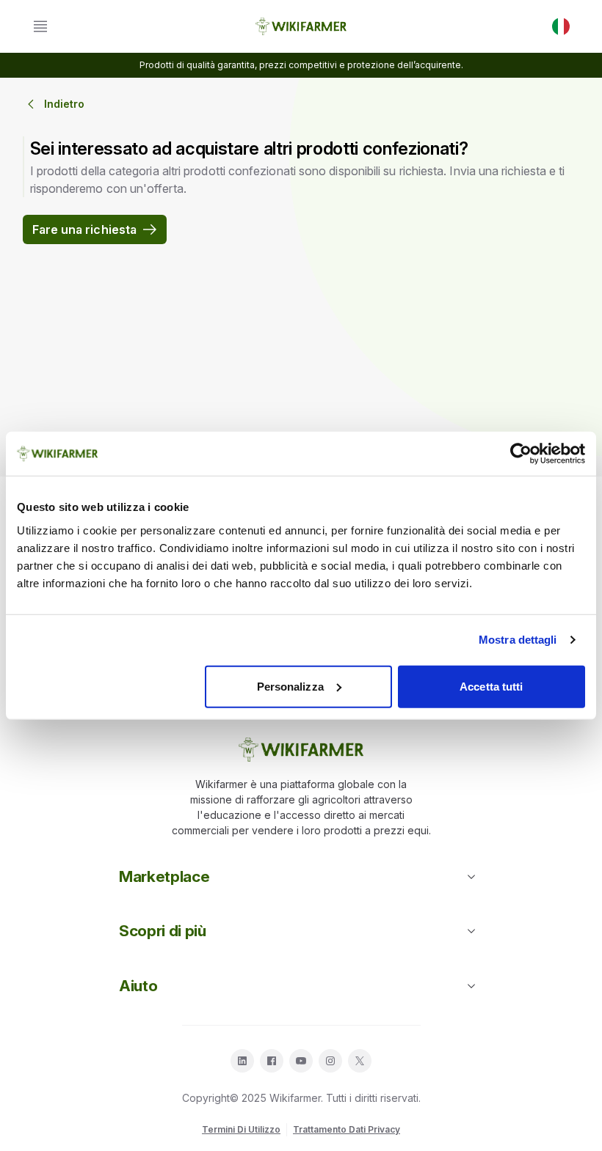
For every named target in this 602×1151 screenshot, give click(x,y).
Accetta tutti (491, 686)
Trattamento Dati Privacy (346, 1129)
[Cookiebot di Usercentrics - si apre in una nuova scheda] (521, 454)
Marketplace (164, 876)
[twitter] (359, 1061)
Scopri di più (162, 931)
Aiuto (138, 986)
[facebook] (271, 1061)
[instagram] (330, 1061)
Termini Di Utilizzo (241, 1129)
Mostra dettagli (518, 639)
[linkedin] (242, 1061)
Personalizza (290, 686)
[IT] (561, 26)
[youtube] (301, 1061)
